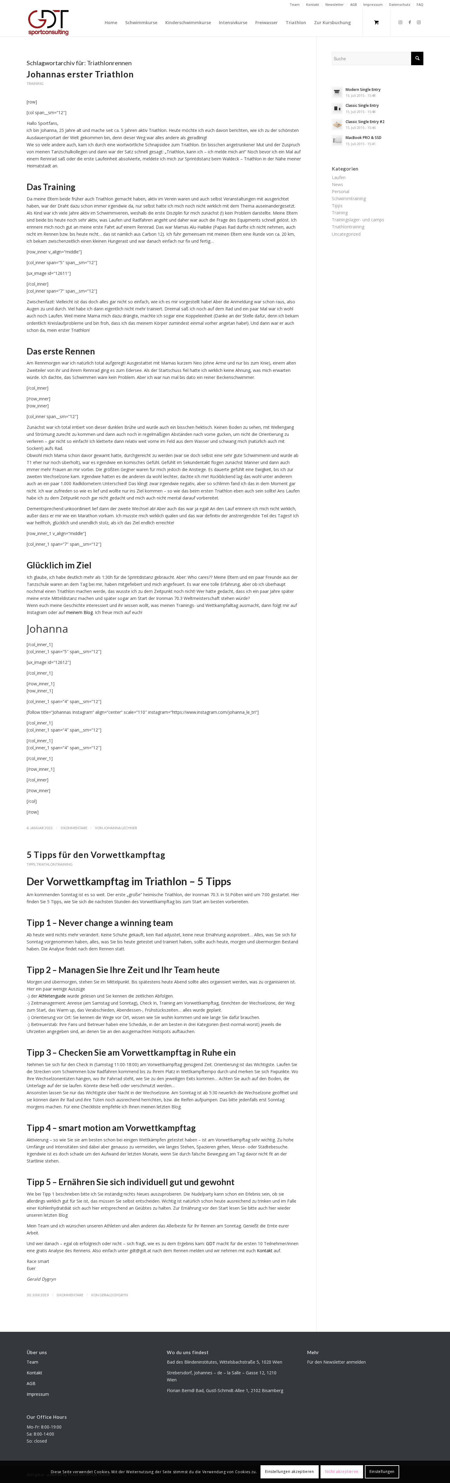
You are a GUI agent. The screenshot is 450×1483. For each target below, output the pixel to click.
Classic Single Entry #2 (365, 121)
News (337, 184)
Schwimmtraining (349, 198)
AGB (353, 4)
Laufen (339, 177)
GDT (210, 1243)
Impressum (373, 4)
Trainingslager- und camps (358, 220)
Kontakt (312, 4)
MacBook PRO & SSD (363, 137)
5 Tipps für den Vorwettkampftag (96, 854)
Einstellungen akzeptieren (289, 1471)
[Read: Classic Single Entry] (337, 108)
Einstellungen (382, 1471)
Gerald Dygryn (113, 1295)
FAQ (420, 4)
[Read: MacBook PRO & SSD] (337, 140)
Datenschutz (399, 4)
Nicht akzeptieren (341, 1471)
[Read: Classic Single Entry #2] (337, 124)
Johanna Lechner (120, 828)
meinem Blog (79, 612)
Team (295, 4)
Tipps (31, 864)
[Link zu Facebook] (409, 22)
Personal (340, 191)
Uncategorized (346, 234)
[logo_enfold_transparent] (48, 22)
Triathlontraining (54, 864)
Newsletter (334, 4)
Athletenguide (52, 996)
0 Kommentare (74, 828)
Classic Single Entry (362, 105)
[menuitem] (295, 4)
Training (35, 83)
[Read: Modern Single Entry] (337, 92)
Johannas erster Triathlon (80, 74)
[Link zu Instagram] (400, 22)
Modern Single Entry (363, 89)
